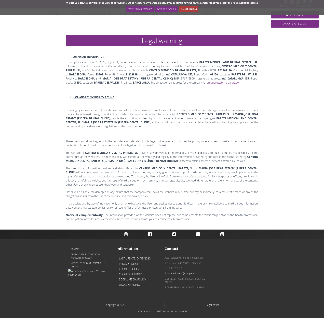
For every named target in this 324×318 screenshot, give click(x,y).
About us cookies (248, 2)
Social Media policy (132, 279)
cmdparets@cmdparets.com (224, 82)
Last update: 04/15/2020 (135, 258)
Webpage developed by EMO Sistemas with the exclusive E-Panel (164, 311)
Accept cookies (166, 9)
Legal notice (212, 304)
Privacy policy (128, 264)
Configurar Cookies (140, 9)
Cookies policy (129, 269)
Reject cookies (189, 8)
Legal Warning (129, 285)
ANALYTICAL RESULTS (295, 23)
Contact (75, 249)
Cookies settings (131, 274)
